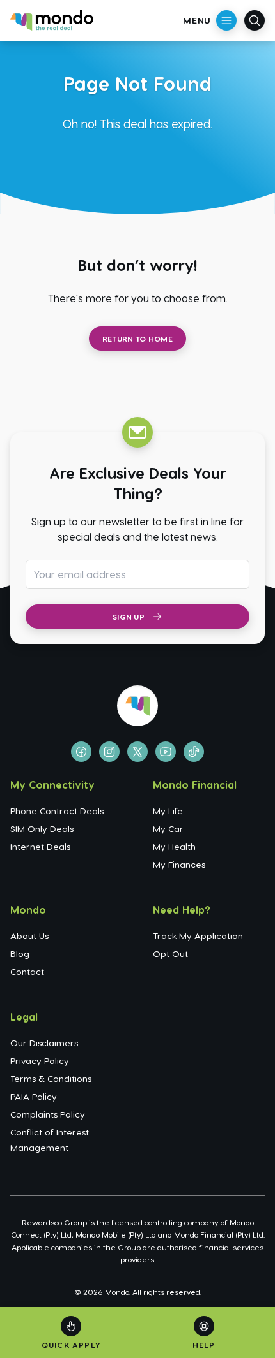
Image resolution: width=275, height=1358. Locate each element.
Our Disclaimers (44, 1042)
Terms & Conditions (50, 1078)
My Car (168, 828)
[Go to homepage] (51, 20)
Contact (27, 971)
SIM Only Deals (42, 828)
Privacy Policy (39, 1060)
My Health (174, 846)
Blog (19, 953)
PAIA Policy (33, 1096)
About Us (29, 935)
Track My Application (198, 935)
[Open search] (254, 20)
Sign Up (129, 616)
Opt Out (170, 953)
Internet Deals (40, 846)
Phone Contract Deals (57, 810)
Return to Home (137, 338)
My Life (168, 810)
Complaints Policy (47, 1114)
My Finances (179, 864)
